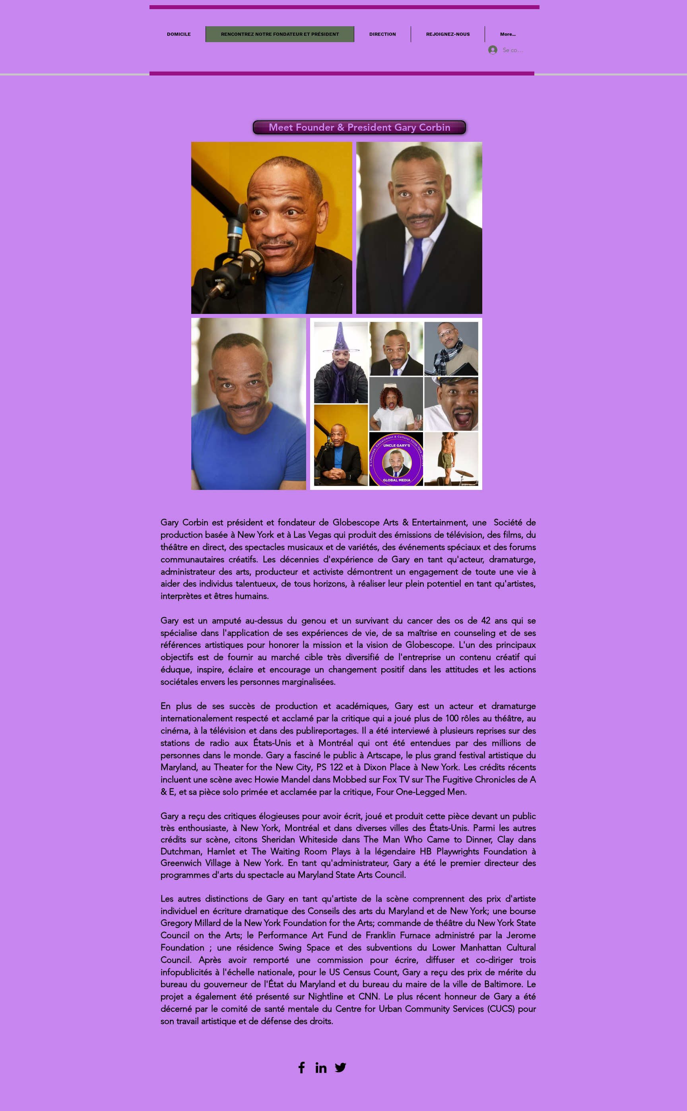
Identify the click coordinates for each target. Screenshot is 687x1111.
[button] (358, 127)
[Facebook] (301, 1067)
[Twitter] (340, 1067)
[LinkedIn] (321, 1067)
